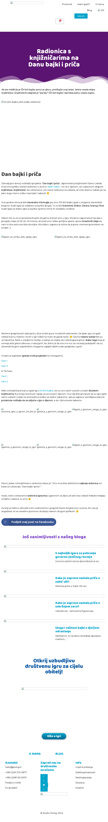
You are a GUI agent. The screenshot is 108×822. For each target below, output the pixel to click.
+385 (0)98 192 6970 (16, 777)
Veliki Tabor (53, 186)
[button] (81, 16)
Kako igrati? (83, 4)
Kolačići (79, 788)
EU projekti (11, 788)
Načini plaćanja (83, 777)
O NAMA (35, 753)
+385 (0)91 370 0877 (16, 772)
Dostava (80, 782)
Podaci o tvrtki (13, 782)
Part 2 (4, 366)
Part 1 (4, 361)
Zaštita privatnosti (85, 772)
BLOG (59, 753)
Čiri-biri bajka (46, 390)
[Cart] (59, 21)
